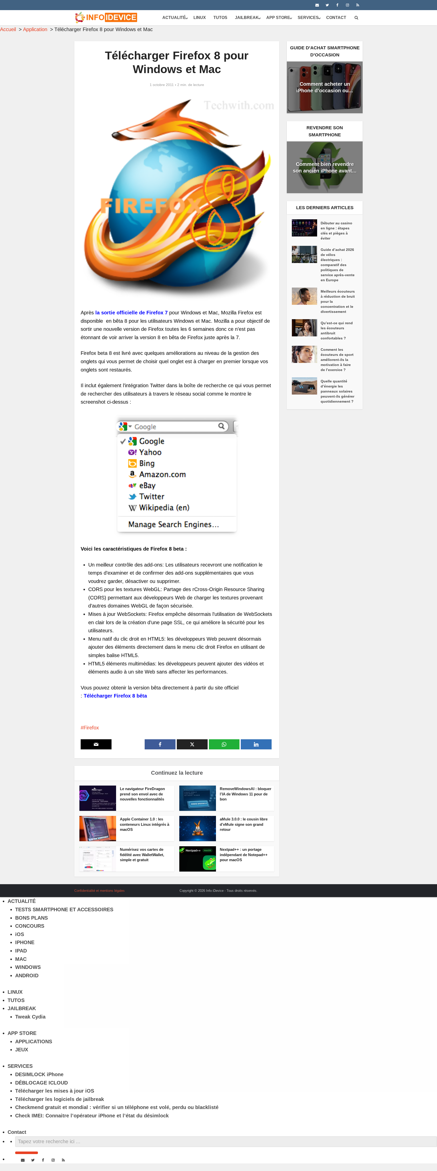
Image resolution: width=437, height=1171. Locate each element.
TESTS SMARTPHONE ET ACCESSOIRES (64, 909)
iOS (19, 934)
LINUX (199, 17)
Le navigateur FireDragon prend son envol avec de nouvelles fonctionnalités (142, 794)
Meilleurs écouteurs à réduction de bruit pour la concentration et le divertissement (338, 301)
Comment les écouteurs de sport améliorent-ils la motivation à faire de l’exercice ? (337, 360)
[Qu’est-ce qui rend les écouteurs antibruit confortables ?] (306, 327)
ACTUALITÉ (174, 17)
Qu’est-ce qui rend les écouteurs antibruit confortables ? (337, 330)
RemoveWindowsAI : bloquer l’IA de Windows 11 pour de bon (245, 794)
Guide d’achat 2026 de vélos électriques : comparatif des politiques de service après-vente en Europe (338, 265)
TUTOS (220, 17)
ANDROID (26, 975)
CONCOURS (29, 926)
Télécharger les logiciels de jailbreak (59, 1099)
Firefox (91, 727)
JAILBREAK (247, 17)
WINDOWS (28, 967)
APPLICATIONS (33, 1041)
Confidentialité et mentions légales (99, 891)
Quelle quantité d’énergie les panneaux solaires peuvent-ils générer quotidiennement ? (337, 391)
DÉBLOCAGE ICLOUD (41, 1083)
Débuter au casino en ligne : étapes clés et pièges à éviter (336, 230)
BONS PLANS (31, 918)
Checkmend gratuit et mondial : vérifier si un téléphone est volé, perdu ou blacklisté (117, 1107)
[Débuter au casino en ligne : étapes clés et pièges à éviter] (306, 227)
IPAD (21, 950)
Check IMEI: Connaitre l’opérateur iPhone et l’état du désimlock (92, 1115)
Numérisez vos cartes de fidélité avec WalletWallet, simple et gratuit (142, 854)
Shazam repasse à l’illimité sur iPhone (213, 889)
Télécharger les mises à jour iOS (54, 1091)
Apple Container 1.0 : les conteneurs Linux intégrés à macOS (144, 824)
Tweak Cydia (30, 1017)
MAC (21, 959)
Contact (336, 17)
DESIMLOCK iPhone (39, 1074)
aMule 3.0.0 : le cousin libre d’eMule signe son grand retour (244, 824)
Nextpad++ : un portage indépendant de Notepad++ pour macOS (244, 854)
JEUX (21, 1049)
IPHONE (24, 942)
